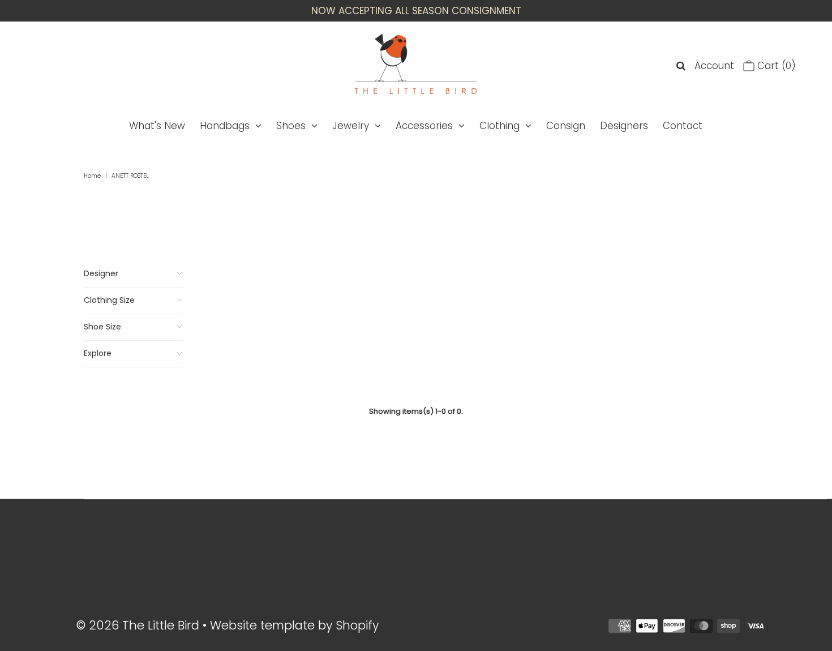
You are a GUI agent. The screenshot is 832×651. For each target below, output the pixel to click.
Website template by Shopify (294, 625)
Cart (775, 65)
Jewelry (350, 125)
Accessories (424, 125)
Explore (97, 353)
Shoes (291, 125)
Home (92, 176)
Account (714, 65)
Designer (101, 273)
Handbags (225, 125)
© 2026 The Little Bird (139, 625)
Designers (624, 125)
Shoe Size (102, 326)
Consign (565, 125)
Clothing (499, 125)
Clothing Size (109, 300)
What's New (157, 125)
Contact (682, 125)
